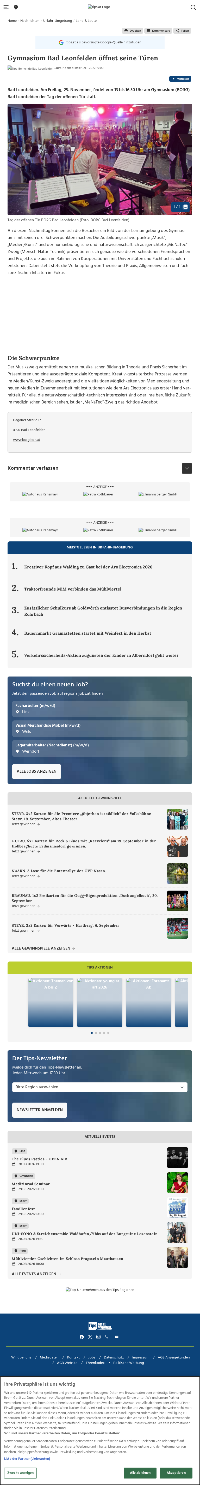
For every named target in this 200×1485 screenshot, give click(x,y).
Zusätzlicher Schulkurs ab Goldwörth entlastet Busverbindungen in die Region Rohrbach (103, 611)
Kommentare (161, 31)
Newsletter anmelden (40, 1110)
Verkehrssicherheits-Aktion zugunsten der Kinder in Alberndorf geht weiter (101, 655)
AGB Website (67, 1363)
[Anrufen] (107, 1337)
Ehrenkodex (95, 1363)
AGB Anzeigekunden (174, 1358)
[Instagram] (98, 1337)
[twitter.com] (90, 1337)
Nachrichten (30, 21)
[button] (7, 7)
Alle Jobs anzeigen (37, 771)
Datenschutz (114, 1358)
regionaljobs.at (77, 693)
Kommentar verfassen (33, 468)
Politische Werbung (128, 1363)
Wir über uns (21, 1358)
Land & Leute (86, 21)
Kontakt (73, 1358)
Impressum (140, 1358)
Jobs (91, 1358)
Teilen (185, 31)
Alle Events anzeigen (34, 1274)
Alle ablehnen (140, 1473)
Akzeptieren (176, 1473)
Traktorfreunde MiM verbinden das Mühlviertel (72, 589)
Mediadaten (49, 1358)
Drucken (135, 31)
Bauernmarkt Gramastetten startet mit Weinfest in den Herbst (87, 633)
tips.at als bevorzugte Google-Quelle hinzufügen (103, 42)
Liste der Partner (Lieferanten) (27, 1459)
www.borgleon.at (26, 440)
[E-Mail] (117, 1337)
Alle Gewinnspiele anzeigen (41, 948)
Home (12, 21)
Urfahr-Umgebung (57, 21)
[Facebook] (82, 1337)
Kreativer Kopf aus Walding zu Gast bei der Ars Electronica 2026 (88, 566)
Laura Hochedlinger (68, 68)
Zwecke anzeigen (20, 1473)
